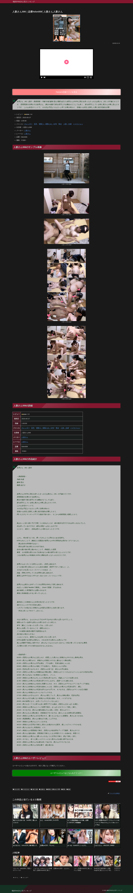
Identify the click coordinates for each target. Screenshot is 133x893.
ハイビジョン (78, 124)
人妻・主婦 (67, 124)
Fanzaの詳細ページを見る (66, 92)
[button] (117, 864)
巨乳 (35, 124)
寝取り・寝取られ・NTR (48, 124)
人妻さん (27, 130)
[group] (22, 864)
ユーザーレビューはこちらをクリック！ (66, 773)
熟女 (60, 124)
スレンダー (28, 124)
